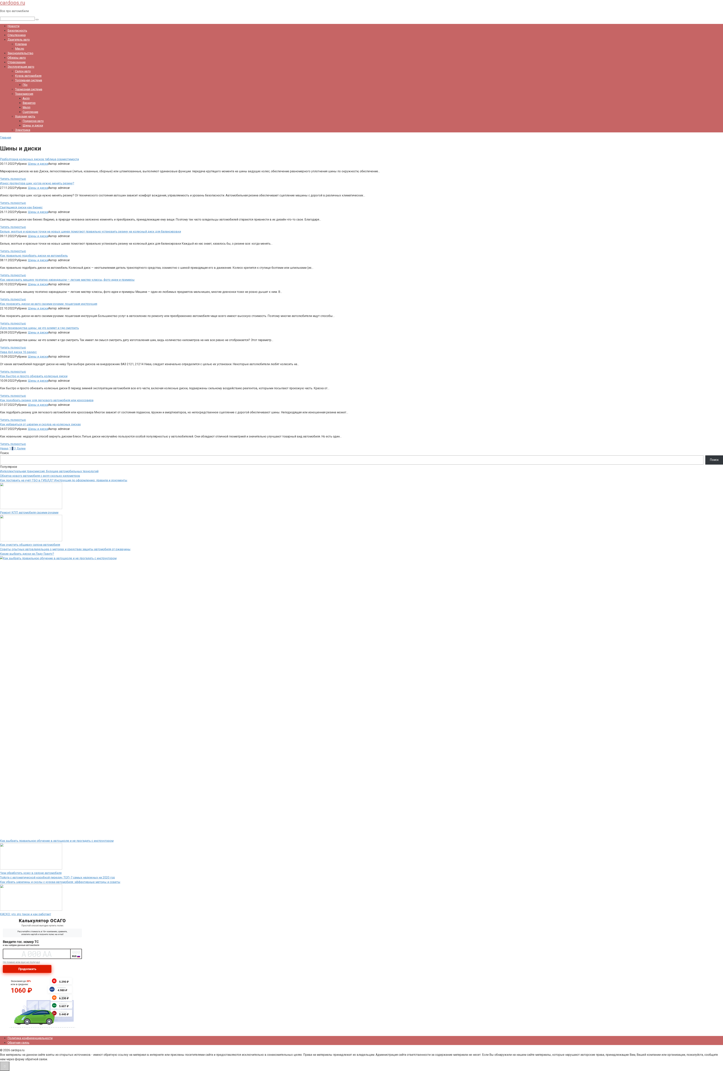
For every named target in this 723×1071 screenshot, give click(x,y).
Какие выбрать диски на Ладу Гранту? (27, 554)
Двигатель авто (19, 39)
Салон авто (23, 71)
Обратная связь (18, 1042)
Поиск (4, 453)
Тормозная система (28, 89)
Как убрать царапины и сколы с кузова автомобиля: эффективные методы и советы (60, 882)
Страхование (17, 62)
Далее (21, 448)
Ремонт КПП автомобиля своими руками (29, 512)
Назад (4, 448)
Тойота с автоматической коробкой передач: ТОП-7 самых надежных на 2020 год (57, 877)
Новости (13, 26)
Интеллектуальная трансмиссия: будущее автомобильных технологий (49, 471)
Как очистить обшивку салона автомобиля (30, 545)
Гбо (25, 85)
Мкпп (26, 107)
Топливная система (28, 80)
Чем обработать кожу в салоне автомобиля (31, 873)
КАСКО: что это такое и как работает (25, 914)
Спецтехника (17, 35)
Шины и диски (33, 125)
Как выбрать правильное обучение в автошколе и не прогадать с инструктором (57, 841)
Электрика (22, 130)
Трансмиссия (24, 94)
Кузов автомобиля (28, 76)
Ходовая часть (25, 116)
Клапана (21, 44)
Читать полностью (13, 179)
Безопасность (17, 30)
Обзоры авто (17, 58)
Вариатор (29, 103)
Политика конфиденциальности (30, 1038)
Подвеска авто (33, 121)
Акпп (26, 98)
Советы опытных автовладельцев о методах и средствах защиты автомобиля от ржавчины (65, 549)
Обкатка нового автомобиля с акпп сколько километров (40, 476)
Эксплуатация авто (21, 67)
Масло (19, 48)
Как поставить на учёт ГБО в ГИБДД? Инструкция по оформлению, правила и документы (63, 480)
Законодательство (20, 53)
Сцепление (30, 112)
